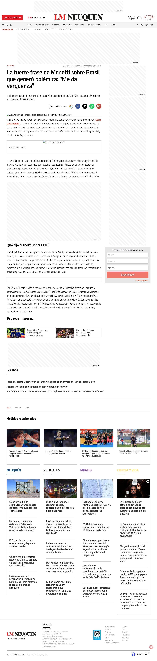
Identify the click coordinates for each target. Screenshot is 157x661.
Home (30, 25)
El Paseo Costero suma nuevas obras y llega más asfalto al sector (22, 543)
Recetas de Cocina (65, 30)
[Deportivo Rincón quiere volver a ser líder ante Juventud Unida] (133, 438)
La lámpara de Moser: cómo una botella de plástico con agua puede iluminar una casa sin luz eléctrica (133, 507)
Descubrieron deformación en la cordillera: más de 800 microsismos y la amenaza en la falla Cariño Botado (97, 571)
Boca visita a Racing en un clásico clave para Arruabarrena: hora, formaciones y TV (37, 333)
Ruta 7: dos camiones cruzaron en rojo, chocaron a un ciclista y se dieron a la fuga (60, 506)
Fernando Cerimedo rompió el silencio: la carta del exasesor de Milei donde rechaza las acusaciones (97, 507)
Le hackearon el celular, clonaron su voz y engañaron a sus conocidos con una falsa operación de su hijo (58, 587)
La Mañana (66, 66)
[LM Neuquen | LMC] (36, 17)
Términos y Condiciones (111, 643)
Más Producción (94, 25)
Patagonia (108, 632)
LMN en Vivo (37, 30)
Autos (113, 25)
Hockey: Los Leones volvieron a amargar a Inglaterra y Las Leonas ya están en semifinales (55, 391)
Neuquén (55, 25)
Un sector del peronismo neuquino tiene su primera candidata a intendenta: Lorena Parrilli (23, 561)
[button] (3, 24)
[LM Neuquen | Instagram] (147, 25)
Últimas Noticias (42, 25)
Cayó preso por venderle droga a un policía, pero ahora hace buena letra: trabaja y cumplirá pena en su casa (59, 526)
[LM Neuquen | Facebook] (137, 25)
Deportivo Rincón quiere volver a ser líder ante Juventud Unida (133, 452)
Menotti (76, 66)
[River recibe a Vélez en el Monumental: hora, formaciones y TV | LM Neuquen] (65, 333)
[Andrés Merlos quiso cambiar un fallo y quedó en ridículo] (60, 438)
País (105, 25)
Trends (107, 637)
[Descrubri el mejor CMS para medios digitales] (141, 656)
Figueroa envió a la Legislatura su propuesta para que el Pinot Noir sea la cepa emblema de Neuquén (23, 581)
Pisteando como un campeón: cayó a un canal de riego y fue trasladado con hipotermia (59, 548)
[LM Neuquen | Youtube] (151, 25)
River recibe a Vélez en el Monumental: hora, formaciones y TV (86, 332)
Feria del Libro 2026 (22, 30)
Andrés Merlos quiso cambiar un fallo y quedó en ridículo (37, 386)
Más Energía (79, 25)
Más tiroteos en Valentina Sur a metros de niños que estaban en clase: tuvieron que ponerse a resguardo (60, 567)
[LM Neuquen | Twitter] (142, 25)
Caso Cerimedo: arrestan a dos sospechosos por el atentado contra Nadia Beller (97, 592)
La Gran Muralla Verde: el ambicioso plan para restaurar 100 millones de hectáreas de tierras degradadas (133, 529)
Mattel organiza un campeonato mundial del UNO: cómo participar (96, 526)
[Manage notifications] (151, 647)
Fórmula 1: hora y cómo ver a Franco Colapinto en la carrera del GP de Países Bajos (51, 381)
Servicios (124, 640)
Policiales (67, 25)
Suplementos (109, 640)
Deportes (10, 66)
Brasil (27, 408)
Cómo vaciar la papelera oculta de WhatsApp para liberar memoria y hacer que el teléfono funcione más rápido (133, 577)
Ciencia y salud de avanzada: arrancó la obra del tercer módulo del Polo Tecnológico (23, 506)
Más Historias (50, 30)
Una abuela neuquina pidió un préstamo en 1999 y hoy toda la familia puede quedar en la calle (22, 525)
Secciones (125, 637)
